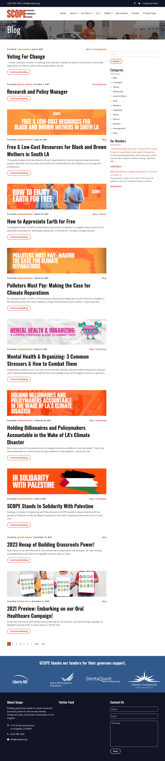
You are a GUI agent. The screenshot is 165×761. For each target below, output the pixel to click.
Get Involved (121, 13)
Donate (135, 13)
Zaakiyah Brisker (25, 139)
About (73, 13)
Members (117, 105)
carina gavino (23, 49)
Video (115, 133)
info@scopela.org (31, 3)
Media (107, 13)
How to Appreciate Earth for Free (41, 221)
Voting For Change (26, 56)
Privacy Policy (149, 13)
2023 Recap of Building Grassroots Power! (50, 544)
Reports (116, 119)
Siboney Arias (23, 601)
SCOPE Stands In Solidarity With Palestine (50, 506)
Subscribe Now (150, 3)
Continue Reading (19, 72)
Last (43, 644)
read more (115, 166)
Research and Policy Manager (37, 91)
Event (115, 101)
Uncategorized (99, 49)
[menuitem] (63, 13)
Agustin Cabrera (24, 84)
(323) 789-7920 (14, 3)
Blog (98, 13)
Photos (116, 114)
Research (117, 124)
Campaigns (101, 499)
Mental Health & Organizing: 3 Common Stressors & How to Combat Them (48, 359)
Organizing (101, 349)
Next (37, 644)
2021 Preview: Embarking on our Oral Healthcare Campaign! (45, 612)
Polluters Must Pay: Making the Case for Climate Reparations (48, 288)
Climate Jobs (118, 91)
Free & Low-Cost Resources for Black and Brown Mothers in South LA (56, 150)
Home (63, 13)
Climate (102, 214)
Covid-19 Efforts (120, 96)
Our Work (86, 13)
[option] (20, 679)
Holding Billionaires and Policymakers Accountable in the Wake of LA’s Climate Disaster (48, 435)
